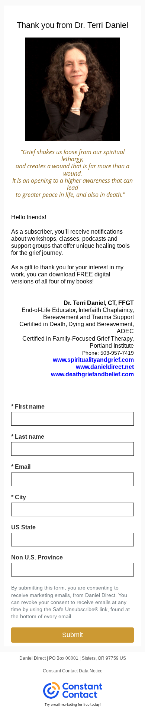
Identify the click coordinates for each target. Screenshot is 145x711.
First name (28, 406)
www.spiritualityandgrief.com (93, 360)
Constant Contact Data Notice (73, 670)
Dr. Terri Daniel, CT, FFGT (99, 303)
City (18, 497)
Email (20, 467)
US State (23, 527)
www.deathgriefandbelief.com (92, 374)
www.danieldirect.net (105, 367)
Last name (27, 437)
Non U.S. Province (37, 557)
